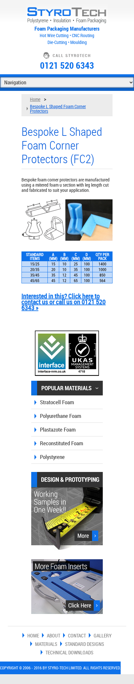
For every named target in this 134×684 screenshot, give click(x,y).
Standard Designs (84, 644)
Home (35, 99)
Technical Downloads (69, 652)
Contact (77, 635)
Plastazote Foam (58, 429)
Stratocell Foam (57, 402)
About (53, 635)
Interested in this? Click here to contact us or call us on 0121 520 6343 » (63, 302)
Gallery (103, 635)
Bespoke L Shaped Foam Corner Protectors (58, 108)
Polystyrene (52, 457)
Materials (46, 644)
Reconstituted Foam (61, 443)
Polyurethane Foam (60, 416)
